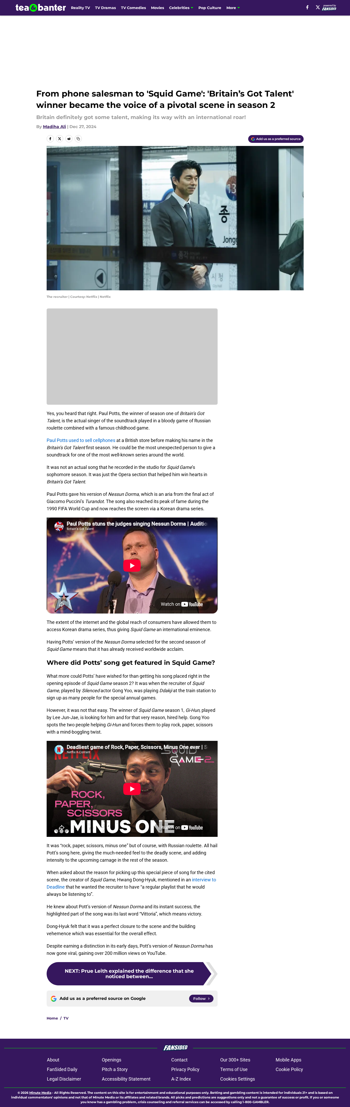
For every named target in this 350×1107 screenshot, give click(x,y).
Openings (111, 1059)
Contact (179, 1059)
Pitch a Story (115, 1069)
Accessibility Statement (126, 1079)
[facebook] (307, 7)
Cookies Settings (237, 1079)
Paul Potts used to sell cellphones (81, 440)
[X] (318, 7)
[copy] (78, 138)
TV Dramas (105, 7)
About (53, 1059)
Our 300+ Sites (235, 1059)
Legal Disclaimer (64, 1079)
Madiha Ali (54, 126)
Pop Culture (209, 7)
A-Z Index (181, 1079)
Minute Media (40, 1093)
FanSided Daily (62, 1069)
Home (52, 1018)
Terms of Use (234, 1069)
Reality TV (80, 7)
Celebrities (179, 7)
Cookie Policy (289, 1069)
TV (65, 1018)
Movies (157, 7)
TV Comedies (133, 7)
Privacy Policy (185, 1069)
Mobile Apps (288, 1059)
